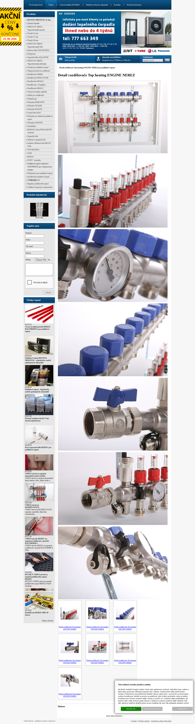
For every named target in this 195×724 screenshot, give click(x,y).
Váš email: (29, 246)
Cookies (134, 721)
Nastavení (182, 709)
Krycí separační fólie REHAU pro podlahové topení (38, 448)
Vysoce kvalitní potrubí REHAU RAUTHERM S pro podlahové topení (37, 329)
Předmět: (28, 233)
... (26, 423)
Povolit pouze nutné (152, 709)
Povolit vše (131, 709)
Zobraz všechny (47, 621)
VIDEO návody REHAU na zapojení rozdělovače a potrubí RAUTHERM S (37, 541)
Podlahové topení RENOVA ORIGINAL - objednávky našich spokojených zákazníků (38, 360)
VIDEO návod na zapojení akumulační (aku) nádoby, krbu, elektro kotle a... (39, 479)
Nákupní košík (70, 57)
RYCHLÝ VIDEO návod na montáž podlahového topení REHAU (36, 576)
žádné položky (70, 60)
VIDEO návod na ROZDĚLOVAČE (32, 506)
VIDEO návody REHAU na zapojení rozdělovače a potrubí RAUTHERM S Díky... (39, 548)
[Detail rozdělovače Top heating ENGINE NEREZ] (70, 619)
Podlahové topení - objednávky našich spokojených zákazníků (37, 390)
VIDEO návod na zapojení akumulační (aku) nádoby (35, 475)
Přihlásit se (119, 60)
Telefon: (28, 253)
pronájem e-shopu (157, 721)
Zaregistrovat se (107, 60)
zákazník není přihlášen (111, 57)
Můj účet (127, 60)
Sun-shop (167, 721)
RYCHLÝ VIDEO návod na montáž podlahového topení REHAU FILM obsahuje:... (38, 583)
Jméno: (28, 240)
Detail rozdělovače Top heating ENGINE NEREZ (70, 628)
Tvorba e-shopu (143, 721)
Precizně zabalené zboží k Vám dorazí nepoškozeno (37, 419)
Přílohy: (28, 260)
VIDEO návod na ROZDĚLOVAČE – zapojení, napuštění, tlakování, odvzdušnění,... (39, 512)
